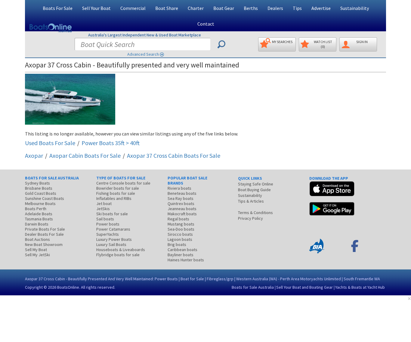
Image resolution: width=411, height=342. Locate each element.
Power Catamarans (113, 229)
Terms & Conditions (255, 212)
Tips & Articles (251, 201)
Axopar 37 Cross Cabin (173, 155)
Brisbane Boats (38, 188)
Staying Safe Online (255, 184)
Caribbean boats (182, 249)
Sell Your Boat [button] (96, 8)
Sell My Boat (36, 249)
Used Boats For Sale (50, 143)
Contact (205, 24)
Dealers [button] (275, 8)
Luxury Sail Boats (111, 244)
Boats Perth (35, 208)
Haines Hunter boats (186, 260)
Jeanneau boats (182, 208)
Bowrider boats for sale (117, 188)
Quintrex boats (181, 203)
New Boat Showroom (44, 244)
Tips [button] (297, 8)
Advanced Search (143, 54)
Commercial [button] (133, 8)
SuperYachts (107, 234)
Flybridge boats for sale (118, 254)
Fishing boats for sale (115, 193)
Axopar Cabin (85, 155)
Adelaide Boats (38, 213)
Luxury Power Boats (114, 239)
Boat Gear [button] (223, 8)
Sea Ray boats (180, 198)
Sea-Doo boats (181, 229)
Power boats (107, 224)
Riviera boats (179, 188)
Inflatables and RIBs (113, 198)
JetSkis (103, 208)
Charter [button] (196, 8)
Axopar (34, 155)
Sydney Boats (37, 183)
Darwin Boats (36, 224)
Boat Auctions (37, 239)
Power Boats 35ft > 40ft (111, 143)
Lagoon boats (180, 239)
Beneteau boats (182, 193)
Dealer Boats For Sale (44, 234)
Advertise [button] (321, 8)
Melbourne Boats (40, 203)
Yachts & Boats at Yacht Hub (360, 287)
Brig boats (177, 244)
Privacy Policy (250, 218)
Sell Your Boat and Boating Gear (304, 287)
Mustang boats (181, 224)
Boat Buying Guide (254, 189)
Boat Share (166, 8)
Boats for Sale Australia (253, 287)
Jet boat (104, 203)
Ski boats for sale (112, 213)
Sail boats (105, 219)
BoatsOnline (68, 287)
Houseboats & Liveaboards (120, 249)
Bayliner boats (180, 254)
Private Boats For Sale (45, 229)
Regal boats (178, 219)
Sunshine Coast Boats (44, 198)
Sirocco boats (180, 234)
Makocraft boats (182, 213)
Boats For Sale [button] (58, 8)
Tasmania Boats (39, 219)
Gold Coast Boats (40, 193)
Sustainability (354, 8)
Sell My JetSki (37, 254)
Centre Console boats (123, 183)
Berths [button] (251, 8)
